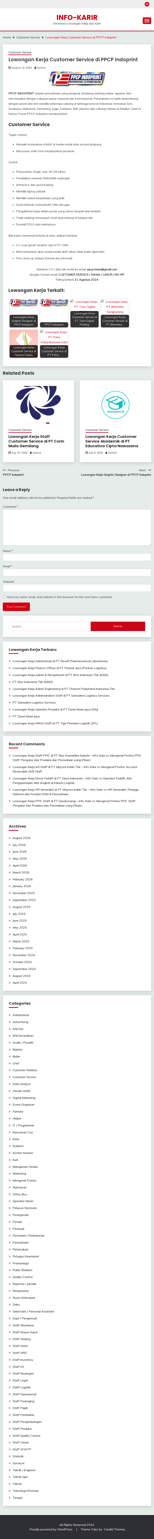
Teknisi (17, 1484)
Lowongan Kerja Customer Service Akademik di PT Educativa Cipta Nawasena (111, 441)
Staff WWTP (22, 1449)
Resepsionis (21, 1291)
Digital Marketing (24, 1098)
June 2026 (20, 851)
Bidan (16, 1056)
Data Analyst (22, 1084)
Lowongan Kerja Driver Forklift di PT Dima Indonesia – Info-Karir (55, 778)
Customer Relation (25, 1070)
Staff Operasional (24, 1394)
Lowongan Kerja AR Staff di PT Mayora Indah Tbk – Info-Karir (54, 767)
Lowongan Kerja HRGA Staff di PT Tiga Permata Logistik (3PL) (55, 723)
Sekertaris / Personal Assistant (33, 1311)
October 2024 (22, 962)
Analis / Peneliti (23, 1042)
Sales (16, 1304)
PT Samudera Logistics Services (34, 702)
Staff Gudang (22, 1339)
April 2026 (20, 865)
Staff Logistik (22, 1387)
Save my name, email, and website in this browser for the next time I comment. (59, 597)
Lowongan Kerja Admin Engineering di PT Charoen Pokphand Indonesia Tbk (64, 689)
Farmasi (18, 1111)
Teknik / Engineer (24, 1470)
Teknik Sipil (20, 1477)
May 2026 (20, 858)
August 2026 (21, 838)
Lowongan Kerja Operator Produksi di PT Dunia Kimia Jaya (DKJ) (55, 709)
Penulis (17, 1222)
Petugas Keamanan (26, 1256)
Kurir (15, 1160)
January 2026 (22, 886)
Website (8, 581)
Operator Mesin (23, 1201)
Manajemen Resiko (25, 1167)
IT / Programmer (23, 1125)
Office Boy (20, 1194)
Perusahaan (21, 1242)
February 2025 (23, 948)
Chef (16, 1063)
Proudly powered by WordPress (51, 1529)
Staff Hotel (20, 1346)
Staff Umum (21, 1442)
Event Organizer (24, 1104)
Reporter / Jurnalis (24, 1284)
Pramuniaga (21, 1263)
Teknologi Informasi (26, 1491)
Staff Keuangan (23, 1373)
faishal (41, 67)
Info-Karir (77, 17)
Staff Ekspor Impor (25, 1332)
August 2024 (21, 976)
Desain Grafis (22, 1091)
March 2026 (21, 872)
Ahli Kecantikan (23, 1035)
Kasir (16, 1139)
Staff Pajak (20, 1408)
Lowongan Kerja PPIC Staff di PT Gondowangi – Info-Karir (52, 801)
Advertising (20, 1022)
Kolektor (18, 1146)
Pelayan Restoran (25, 1208)
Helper (17, 1118)
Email (7, 566)
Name (8, 551)
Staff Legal (20, 1380)
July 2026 (19, 845)
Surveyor (19, 1463)
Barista (17, 1049)
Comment (10, 507)
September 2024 (24, 969)
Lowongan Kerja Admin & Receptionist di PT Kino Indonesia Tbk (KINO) (60, 675)
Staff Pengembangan (27, 1422)
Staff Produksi (22, 1429)
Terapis (18, 1497)
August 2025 (21, 907)
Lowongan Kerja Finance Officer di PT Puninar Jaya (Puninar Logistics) (60, 668)
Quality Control (22, 1277)
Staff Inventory (23, 1360)
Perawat (18, 1229)
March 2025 (21, 941)
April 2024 (20, 982)
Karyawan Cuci (23, 1132)
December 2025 (24, 893)
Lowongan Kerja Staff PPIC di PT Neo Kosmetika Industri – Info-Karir (59, 755)
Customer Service (20, 52)
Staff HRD (20, 1353)
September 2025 (24, 900)
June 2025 (20, 920)
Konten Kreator (23, 1153)
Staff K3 (18, 1366)
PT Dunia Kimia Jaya (26, 716)
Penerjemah (21, 1215)
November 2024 (24, 955)
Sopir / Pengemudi (25, 1318)
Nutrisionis (19, 1187)
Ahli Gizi (18, 1029)
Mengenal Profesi (24, 1180)
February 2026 (23, 879)
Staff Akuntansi (23, 1325)
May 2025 (20, 927)
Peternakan (20, 1249)
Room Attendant (24, 1298)
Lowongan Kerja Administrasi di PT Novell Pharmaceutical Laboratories (60, 661)
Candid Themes (114, 1529)
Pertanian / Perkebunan (29, 1235)
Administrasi (21, 1015)
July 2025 (19, 914)
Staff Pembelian (23, 1415)
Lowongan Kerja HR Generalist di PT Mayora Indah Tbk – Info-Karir (58, 789)
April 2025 (20, 934)
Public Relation (22, 1270)
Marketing (19, 1173)
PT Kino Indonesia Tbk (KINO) (33, 682)
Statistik (18, 1456)
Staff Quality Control (26, 1435)
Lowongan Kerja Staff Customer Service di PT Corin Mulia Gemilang (36, 441)
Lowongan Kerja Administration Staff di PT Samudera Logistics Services (61, 695)
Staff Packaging (23, 1401)
